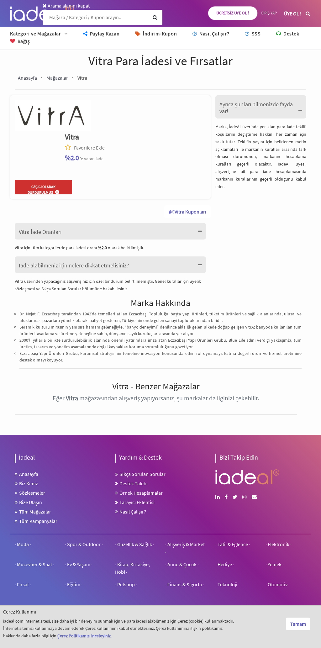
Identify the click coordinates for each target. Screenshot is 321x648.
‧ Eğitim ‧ (73, 584)
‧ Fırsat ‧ (23, 584)
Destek (290, 33)
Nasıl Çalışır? (213, 33)
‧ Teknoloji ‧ (227, 584)
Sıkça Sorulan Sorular (61, 289)
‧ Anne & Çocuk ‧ (182, 564)
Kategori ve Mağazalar (35, 33)
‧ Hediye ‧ (224, 564)
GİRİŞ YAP (269, 13)
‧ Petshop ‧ (126, 584)
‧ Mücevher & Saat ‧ (34, 564)
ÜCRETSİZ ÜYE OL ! (233, 13)
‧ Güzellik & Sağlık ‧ (134, 544)
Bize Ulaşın (30, 502)
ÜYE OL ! (293, 13)
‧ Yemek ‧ (275, 564)
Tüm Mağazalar (35, 511)
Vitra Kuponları (190, 211)
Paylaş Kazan (104, 33)
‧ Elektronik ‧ (279, 544)
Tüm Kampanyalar (38, 521)
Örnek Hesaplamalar (141, 493)
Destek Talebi (133, 483)
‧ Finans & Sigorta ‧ (184, 584)
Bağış (23, 41)
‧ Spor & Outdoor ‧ (84, 544)
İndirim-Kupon (159, 33)
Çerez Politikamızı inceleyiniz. (84, 636)
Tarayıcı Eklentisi (137, 502)
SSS (255, 33)
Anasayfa (28, 474)
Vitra (72, 137)
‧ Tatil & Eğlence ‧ (232, 544)
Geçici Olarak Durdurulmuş (41, 189)
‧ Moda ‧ (23, 544)
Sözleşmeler (32, 493)
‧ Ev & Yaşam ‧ (78, 564)
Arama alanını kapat (68, 6)
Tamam (298, 624)
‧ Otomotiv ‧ (278, 584)
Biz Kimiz (28, 483)
